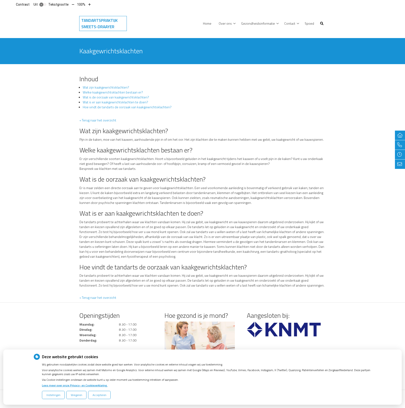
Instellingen (53, 395)
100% (81, 4)
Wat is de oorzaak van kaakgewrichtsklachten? (116, 97)
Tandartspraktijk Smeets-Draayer (99, 23)
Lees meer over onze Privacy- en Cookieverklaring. (75, 385)
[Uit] (42, 4)
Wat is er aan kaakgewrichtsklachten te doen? (115, 102)
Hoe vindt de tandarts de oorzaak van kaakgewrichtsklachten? (127, 107)
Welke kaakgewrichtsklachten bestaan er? (113, 92)
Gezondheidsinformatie (258, 23)
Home (207, 23)
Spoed (309, 23)
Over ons (225, 23)
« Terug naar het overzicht (97, 120)
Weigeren (76, 395)
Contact (289, 23)
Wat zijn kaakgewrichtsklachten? (106, 87)
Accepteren (99, 395)
